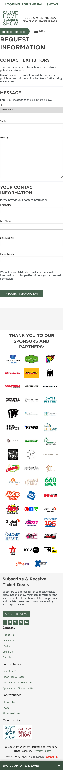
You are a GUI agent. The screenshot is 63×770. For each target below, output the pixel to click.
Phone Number (8, 254)
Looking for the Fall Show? (31, 4)
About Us (8, 635)
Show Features (11, 713)
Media (6, 646)
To (1, 105)
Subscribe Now (16, 614)
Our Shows (9, 640)
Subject (4, 121)
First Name (5, 205)
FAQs (6, 707)
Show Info (9, 702)
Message (4, 138)
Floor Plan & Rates (13, 677)
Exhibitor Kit (10, 671)
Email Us (8, 651)
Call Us (7, 657)
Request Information (21, 293)
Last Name (5, 221)
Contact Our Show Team (17, 682)
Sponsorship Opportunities (18, 688)
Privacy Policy (42, 751)
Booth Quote (14, 32)
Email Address (7, 238)
